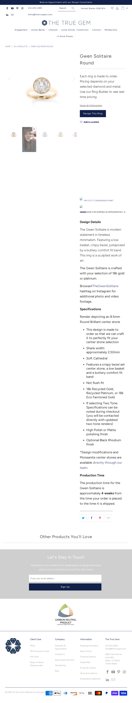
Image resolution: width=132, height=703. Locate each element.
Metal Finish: (86, 164)
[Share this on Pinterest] (100, 518)
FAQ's (32, 646)
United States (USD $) (92, 8)
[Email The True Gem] (12, 14)
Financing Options (88, 657)
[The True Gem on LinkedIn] (7, 14)
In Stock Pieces (65, 36)
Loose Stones (68, 30)
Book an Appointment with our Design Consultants (66, 2)
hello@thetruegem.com (40, 14)
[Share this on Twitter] (83, 518)
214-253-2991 (35, 8)
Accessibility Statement (90, 679)
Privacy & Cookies (88, 668)
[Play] (42, 87)
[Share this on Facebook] (91, 518)
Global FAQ (85, 662)
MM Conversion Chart (39, 651)
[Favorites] (112, 8)
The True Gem (18, 692)
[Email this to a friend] (108, 518)
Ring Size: (84, 178)
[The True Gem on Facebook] (7, 8)
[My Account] (117, 8)
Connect (96, 30)
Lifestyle (53, 30)
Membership (111, 30)
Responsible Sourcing (64, 660)
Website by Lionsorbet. (35, 692)
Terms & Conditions (88, 673)
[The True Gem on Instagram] (22, 8)
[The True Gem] (66, 23)
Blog (57, 671)
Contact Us (60, 654)
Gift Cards (34, 657)
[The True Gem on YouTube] (12, 8)
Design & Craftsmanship (91, 105)
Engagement (21, 30)
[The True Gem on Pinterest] (17, 8)
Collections (83, 30)
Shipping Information (89, 646)
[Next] (73, 79)
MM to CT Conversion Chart (98, 200)
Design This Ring (93, 113)
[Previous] (9, 79)
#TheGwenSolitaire (104, 286)
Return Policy (86, 651)
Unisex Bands (38, 30)
